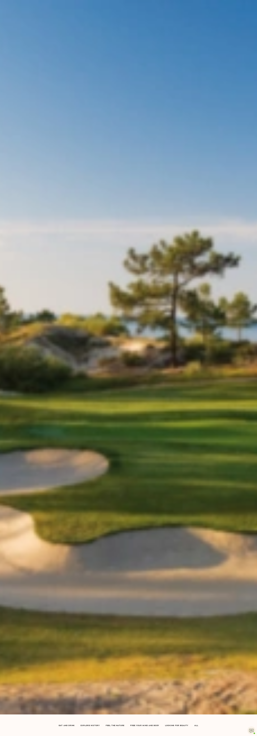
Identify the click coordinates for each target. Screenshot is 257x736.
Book (194, 15)
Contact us (155, 15)
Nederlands (175, 41)
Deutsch (172, 47)
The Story (62, 15)
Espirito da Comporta (128, 7)
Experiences (106, 35)
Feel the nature (115, 725)
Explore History (90, 725)
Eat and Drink (67, 725)
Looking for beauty (176, 725)
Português (174, 54)
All (196, 725)
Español (172, 35)
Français (173, 28)
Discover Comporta (130, 15)
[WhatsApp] (251, 730)
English (175, 15)
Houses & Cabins (83, 15)
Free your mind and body (144, 725)
